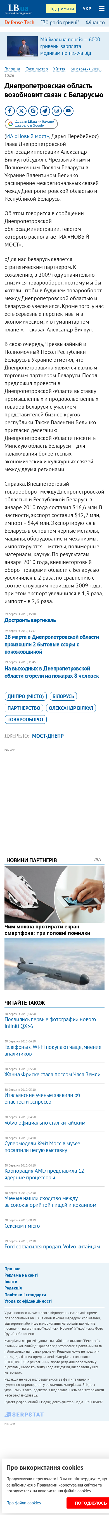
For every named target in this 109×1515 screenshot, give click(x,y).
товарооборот (26, 719)
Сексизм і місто (22, 1225)
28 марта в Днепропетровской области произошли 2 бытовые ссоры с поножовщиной (51, 644)
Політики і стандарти (25, 1294)
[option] (54, 46)
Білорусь (63, 696)
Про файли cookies (23, 1502)
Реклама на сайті (21, 1275)
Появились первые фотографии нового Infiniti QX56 (50, 1023)
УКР (87, 9)
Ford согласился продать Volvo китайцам (52, 1246)
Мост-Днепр (48, 735)
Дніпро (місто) (26, 696)
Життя (59, 69)
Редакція (13, 1288)
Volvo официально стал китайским (45, 1122)
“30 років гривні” (60, 22)
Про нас (12, 1268)
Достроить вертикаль (30, 620)
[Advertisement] (54, 795)
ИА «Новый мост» (27, 136)
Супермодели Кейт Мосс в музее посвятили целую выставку (42, 1147)
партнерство (24, 708)
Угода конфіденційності (28, 1301)
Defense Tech (19, 22)
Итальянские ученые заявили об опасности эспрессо (42, 1098)
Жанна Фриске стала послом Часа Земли (52, 1074)
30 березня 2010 (86, 69)
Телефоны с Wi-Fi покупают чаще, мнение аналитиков (52, 1050)
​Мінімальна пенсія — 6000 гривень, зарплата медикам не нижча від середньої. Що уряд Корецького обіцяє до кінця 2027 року (70, 56)
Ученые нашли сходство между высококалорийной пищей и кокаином (50, 1201)
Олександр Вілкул (71, 708)
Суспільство (36, 69)
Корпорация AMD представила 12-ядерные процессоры (45, 1174)
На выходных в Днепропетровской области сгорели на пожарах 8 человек (51, 672)
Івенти (10, 1281)
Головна (12, 69)
